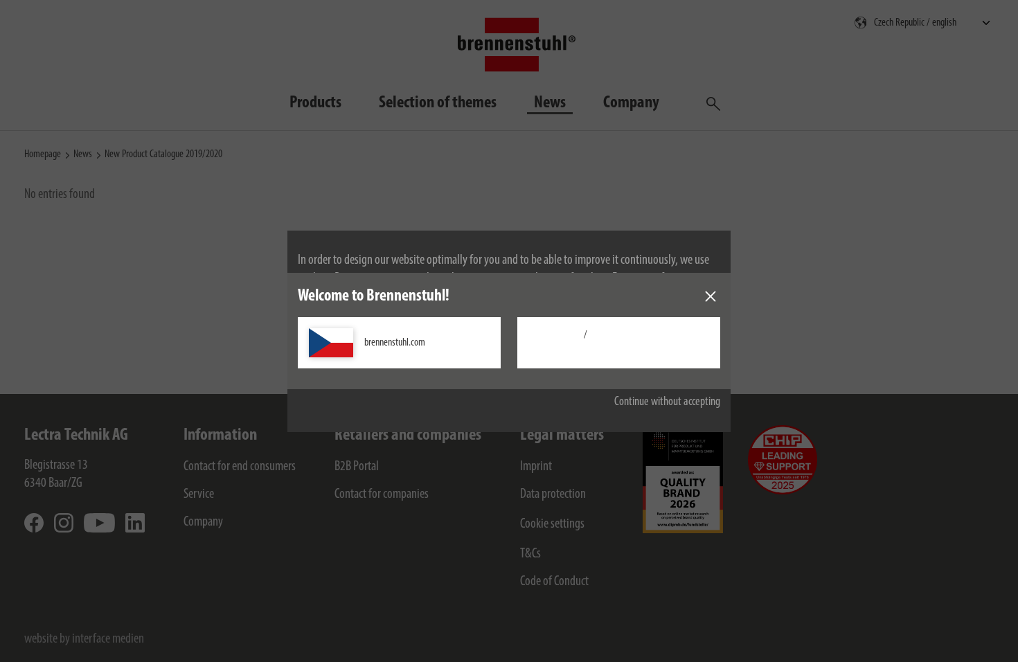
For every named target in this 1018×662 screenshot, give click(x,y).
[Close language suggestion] (710, 296)
